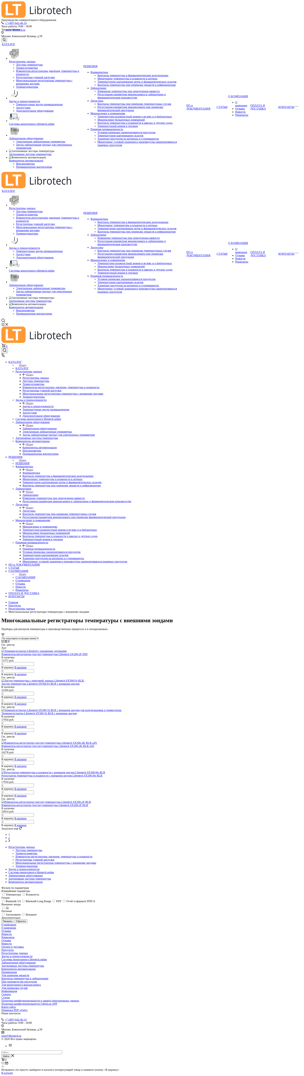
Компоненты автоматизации (26, 160)
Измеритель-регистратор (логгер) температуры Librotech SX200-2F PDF (44, 654)
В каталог (7, 1072)
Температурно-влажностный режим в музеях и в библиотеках (134, 116)
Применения (9, 972)
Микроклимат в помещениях (107, 113)
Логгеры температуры (29, 64)
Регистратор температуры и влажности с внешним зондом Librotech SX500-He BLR (51, 775)
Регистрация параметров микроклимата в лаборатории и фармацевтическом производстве (131, 96)
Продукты (7, 949)
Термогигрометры (27, 67)
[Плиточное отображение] (2, 641)
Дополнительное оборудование (35, 110)
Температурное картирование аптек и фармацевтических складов (136, 81)
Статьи (5, 997)
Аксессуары (23, 107)
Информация (9, 991)
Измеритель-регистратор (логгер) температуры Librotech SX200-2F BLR (44, 805)
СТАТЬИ (222, 107)
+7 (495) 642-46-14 (16, 23)
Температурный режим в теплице (117, 126)
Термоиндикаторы (27, 86)
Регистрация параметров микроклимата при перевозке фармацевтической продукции (130, 109)
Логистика (96, 100)
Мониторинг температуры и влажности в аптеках (127, 78)
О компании (241, 104)
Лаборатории (98, 88)
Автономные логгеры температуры (30, 154)
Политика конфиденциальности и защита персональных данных (40, 1000)
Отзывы (240, 108)
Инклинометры (25, 163)
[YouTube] (10, 1046)
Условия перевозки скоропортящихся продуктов (126, 132)
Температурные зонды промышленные (39, 104)
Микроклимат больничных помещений (121, 119)
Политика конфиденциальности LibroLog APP (29, 1003)
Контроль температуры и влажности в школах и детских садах (135, 122)
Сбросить (21, 921)
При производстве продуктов (19, 981)
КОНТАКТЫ (286, 107)
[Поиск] (4, 40)
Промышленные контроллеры (34, 166)
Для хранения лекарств (15, 975)
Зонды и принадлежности (24, 101)
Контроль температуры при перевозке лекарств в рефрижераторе (136, 84)
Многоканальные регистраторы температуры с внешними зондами (55, 862)
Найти (6, 1056)
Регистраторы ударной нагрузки (35, 77)
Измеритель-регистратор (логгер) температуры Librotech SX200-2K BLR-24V (47, 746)
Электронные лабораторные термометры (40, 141)
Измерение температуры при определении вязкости (128, 91)
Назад (22, 365)
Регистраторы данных (22, 61)
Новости (240, 111)
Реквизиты (241, 114)
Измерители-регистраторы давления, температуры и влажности (53, 856)
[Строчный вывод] (5, 641)
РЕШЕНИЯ (90, 66)
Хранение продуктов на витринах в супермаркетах (128, 138)
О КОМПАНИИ (238, 96)
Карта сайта (8, 1006)
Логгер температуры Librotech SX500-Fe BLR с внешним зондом (40, 683)
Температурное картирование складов (120, 135)
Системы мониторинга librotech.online (32, 123)
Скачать (6, 994)
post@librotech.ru (15, 29)
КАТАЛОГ (8, 44)
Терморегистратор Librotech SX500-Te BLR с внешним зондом (39, 713)
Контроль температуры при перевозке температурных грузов (134, 103)
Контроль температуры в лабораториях (24, 978)
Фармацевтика (99, 72)
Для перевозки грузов (14, 987)
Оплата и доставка (12, 946)
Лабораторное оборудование (26, 138)
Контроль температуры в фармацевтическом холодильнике (132, 75)
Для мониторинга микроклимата (21, 984)
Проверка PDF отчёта (14, 1010)
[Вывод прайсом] (8, 641)
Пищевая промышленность (106, 129)
